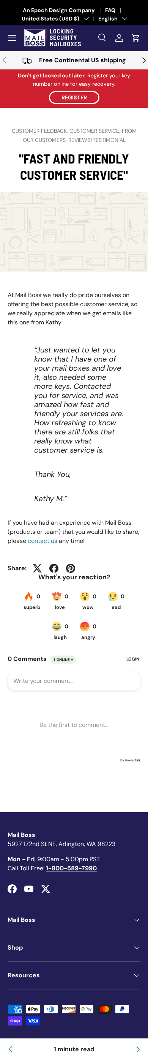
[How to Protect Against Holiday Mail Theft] (10, 1049)
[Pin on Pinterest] (70, 568)
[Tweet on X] (37, 568)
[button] (136, 38)
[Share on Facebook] (54, 568)
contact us (42, 541)
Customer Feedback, (40, 130)
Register (74, 97)
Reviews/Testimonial (97, 140)
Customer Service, (95, 130)
